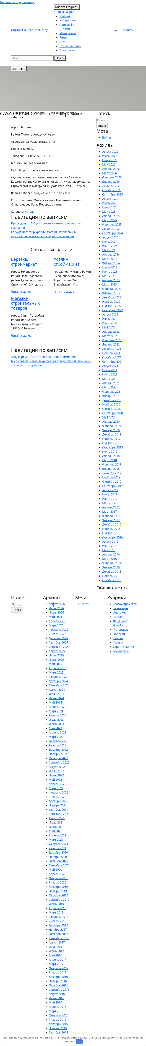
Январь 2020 (111, 430)
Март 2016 (109, 559)
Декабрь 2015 (111, 572)
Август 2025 (110, 199)
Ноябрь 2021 (111, 353)
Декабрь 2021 (111, 349)
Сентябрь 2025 (112, 194)
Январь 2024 (111, 263)
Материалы (67, 33)
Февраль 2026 (112, 177)
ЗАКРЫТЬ (18, 69)
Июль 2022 (109, 319)
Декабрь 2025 (111, 186)
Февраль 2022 (112, 340)
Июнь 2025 (109, 207)
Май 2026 (108, 164)
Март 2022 (109, 336)
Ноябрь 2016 (111, 529)
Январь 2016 (111, 567)
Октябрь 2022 (111, 306)
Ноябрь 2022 (111, 302)
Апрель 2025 (111, 216)
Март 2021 (109, 387)
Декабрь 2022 (111, 297)
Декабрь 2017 (111, 473)
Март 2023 (109, 284)
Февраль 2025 (112, 224)
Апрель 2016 (111, 554)
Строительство (70, 46)
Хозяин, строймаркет (67, 261)
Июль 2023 (109, 267)
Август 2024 (110, 237)
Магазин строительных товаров (25, 303)
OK (79, 1041)
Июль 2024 (109, 242)
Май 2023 (108, 276)
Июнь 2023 (109, 272)
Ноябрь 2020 (111, 404)
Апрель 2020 (111, 422)
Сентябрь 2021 (112, 362)
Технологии (67, 50)
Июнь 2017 (109, 499)
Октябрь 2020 (111, 409)
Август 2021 (110, 366)
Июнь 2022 (109, 323)
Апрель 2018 (111, 456)
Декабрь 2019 (111, 434)
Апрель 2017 (111, 507)
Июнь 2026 (109, 160)
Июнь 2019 (109, 452)
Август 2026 (110, 152)
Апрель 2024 (111, 254)
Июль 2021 (109, 370)
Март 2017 (109, 512)
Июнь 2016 (109, 546)
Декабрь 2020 (111, 400)
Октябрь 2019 (111, 443)
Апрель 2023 (111, 280)
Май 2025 (108, 212)
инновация (120, 608)
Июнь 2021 (109, 374)
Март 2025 (109, 220)
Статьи (64, 42)
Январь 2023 (111, 293)
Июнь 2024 (109, 246)
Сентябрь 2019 (112, 447)
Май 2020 (108, 417)
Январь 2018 (111, 469)
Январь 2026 (111, 182)
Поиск (60, 58)
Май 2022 (108, 327)
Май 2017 (108, 503)
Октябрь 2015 (111, 580)
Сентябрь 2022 (112, 310)
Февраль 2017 (112, 516)
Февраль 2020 (112, 426)
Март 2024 (109, 259)
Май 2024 (108, 250)
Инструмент (67, 20)
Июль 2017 (109, 494)
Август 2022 (110, 314)
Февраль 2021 (112, 392)
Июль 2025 (109, 203)
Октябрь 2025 (111, 190)
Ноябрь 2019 (111, 439)
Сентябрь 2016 (112, 537)
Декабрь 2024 (111, 229)
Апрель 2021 (111, 383)
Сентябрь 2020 (112, 413)
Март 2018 (109, 460)
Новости (128, 30)
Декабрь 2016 (111, 524)
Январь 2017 (111, 520)
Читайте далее (21, 292)
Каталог (30, 212)
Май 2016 (108, 550)
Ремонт (64, 37)
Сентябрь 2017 (112, 486)
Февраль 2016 (112, 563)
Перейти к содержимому (17, 2)
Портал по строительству (29, 30)
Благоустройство (125, 604)
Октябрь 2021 (111, 357)
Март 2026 (109, 173)
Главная (65, 16)
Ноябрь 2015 (111, 576)
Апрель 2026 (111, 169)
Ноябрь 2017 (111, 477)
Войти (106, 137)
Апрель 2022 (111, 332)
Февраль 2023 (112, 289)
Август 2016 (110, 542)
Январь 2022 (111, 344)
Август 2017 (110, 490)
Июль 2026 (109, 156)
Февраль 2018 (112, 464)
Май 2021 (108, 379)
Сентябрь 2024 (112, 233)
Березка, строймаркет (24, 261)
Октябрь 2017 (111, 482)
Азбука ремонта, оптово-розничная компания (43, 357)
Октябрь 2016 (111, 533)
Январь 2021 (111, 396)
